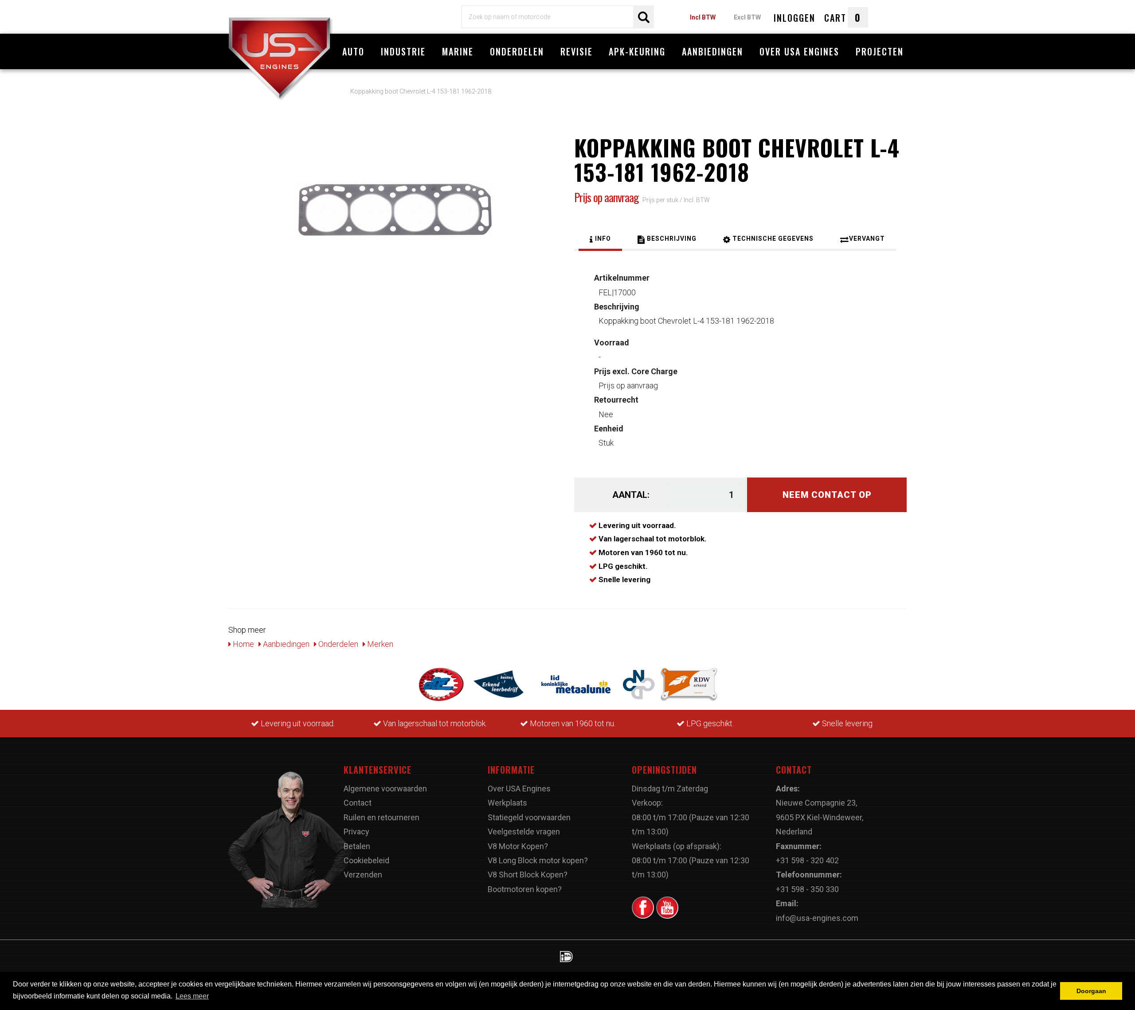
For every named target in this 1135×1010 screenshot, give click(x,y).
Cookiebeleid (366, 860)
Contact (358, 802)
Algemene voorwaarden (385, 788)
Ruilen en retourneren (381, 817)
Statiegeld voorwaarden (529, 817)
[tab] (600, 240)
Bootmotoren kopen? (525, 889)
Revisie (576, 51)
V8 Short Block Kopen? (528, 874)
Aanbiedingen (712, 51)
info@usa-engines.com (817, 918)
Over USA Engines (799, 51)
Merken (379, 644)
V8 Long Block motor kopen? (538, 860)
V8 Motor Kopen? (518, 846)
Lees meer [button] (192, 996)
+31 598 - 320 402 (807, 860)
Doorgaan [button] (1091, 990)
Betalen (357, 846)
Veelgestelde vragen (524, 831)
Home (242, 644)
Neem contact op (827, 494)
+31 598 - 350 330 (807, 889)
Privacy (356, 831)
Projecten (880, 51)
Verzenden (363, 874)
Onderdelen (517, 51)
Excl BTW (747, 17)
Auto (353, 51)
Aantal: (631, 494)
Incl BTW (703, 17)
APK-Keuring (637, 51)
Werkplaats (507, 802)
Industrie (403, 51)
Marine (458, 51)
